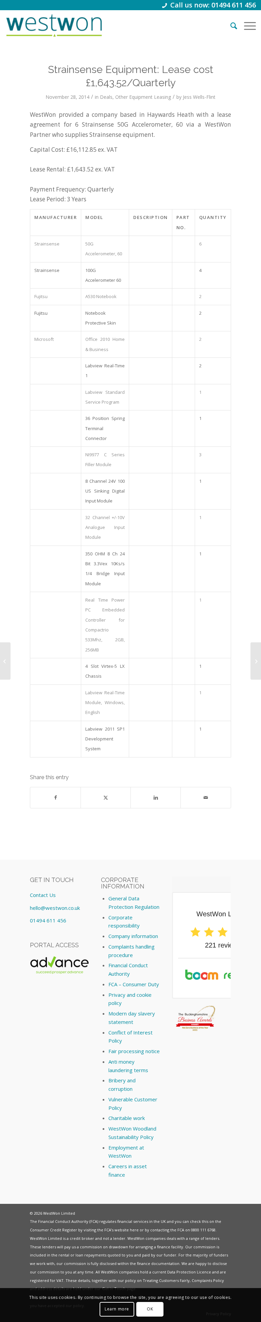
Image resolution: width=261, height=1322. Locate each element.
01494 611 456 (48, 920)
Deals (106, 97)
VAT (60, 1280)
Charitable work (126, 1118)
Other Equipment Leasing (143, 97)
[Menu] (246, 25)
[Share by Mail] (205, 797)
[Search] (230, 25)
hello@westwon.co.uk (55, 907)
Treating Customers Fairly (166, 1280)
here (134, 1229)
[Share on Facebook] (55, 797)
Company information (133, 936)
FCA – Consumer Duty (133, 984)
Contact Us (43, 895)
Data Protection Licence (189, 1271)
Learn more (117, 1309)
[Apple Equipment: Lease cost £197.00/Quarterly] (5, 661)
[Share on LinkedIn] (155, 797)
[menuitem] (230, 25)
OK (150, 1309)
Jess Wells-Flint (199, 97)
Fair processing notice (134, 1051)
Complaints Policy (208, 1280)
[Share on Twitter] (105, 797)
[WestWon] (54, 25)
